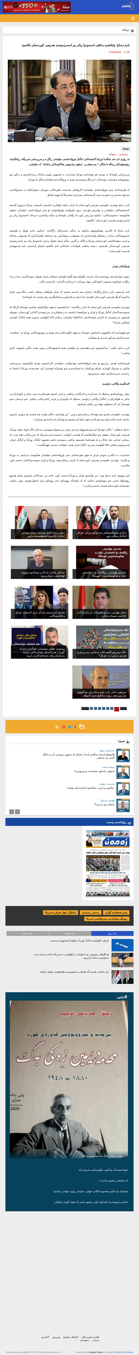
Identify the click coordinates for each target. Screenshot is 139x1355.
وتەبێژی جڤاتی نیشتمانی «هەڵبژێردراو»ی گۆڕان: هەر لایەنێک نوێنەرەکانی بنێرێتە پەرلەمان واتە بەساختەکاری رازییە (42, 652)
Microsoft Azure (125, 1352)
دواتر (124, 708)
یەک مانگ (27, 933)
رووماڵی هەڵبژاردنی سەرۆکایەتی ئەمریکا (106, 919)
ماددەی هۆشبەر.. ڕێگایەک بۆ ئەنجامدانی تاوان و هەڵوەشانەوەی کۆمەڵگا (104, 574)
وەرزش (56, 1337)
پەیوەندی (84, 1340)
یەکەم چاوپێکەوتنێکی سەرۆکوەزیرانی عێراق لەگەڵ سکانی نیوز (101, 534)
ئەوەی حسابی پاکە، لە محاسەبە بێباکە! (103, 1155)
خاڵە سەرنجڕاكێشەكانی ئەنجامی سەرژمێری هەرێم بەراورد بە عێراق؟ (101, 654)
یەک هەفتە (70, 933)
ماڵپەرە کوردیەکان (91, 1337)
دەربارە (96, 1340)
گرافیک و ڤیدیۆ (70, 1337)
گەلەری (45, 1337)
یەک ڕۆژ (112, 933)
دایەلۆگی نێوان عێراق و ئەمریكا (60, 912)
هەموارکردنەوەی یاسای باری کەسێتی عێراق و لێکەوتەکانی (40, 614)
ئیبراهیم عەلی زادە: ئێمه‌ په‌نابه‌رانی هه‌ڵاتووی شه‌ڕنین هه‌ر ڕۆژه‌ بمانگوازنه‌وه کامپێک (101, 694)
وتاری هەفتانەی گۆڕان (116, 912)
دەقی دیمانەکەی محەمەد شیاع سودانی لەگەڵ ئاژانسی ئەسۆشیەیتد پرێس (43, 534)
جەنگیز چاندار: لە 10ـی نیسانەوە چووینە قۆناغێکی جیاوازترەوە (43, 574)
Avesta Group (96, 1352)
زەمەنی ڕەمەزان (90, 912)
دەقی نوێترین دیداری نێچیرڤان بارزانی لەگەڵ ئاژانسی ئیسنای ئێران (101, 614)
